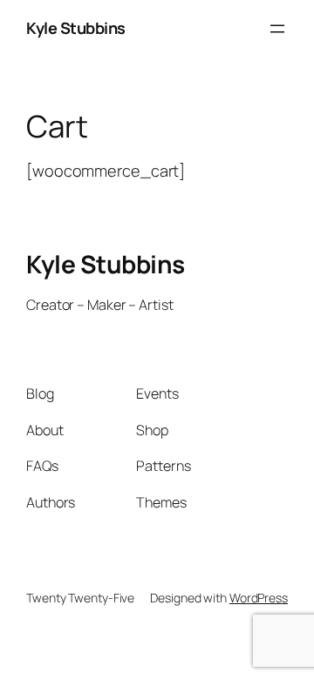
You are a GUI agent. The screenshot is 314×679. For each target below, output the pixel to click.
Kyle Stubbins (76, 27)
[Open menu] (277, 28)
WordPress (258, 597)
